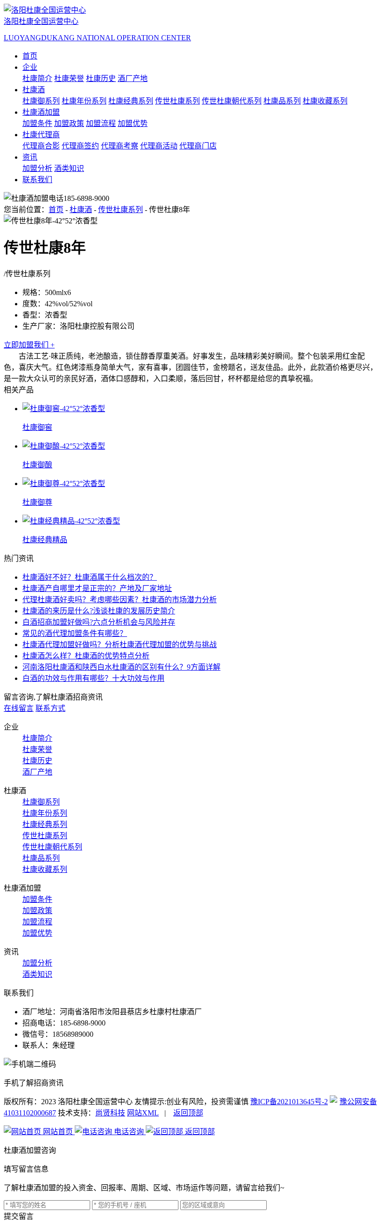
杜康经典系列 (130, 101)
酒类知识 (69, 168)
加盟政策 (69, 123)
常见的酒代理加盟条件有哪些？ (74, 633)
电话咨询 (129, 1132)
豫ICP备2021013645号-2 (289, 1102)
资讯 (29, 157)
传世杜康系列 (177, 101)
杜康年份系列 (84, 101)
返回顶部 (188, 1113)
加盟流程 (101, 123)
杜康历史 (101, 78)
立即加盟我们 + (29, 345)
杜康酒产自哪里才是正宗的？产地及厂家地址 (97, 588)
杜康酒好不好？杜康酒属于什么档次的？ (89, 577)
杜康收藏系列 (325, 101)
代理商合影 (41, 146)
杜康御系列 (41, 101)
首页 (29, 56)
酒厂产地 (133, 78)
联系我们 (37, 180)
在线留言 (19, 708)
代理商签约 (80, 146)
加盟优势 (133, 123)
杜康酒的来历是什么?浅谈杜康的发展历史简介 (98, 611)
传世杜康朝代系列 (232, 101)
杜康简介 (37, 78)
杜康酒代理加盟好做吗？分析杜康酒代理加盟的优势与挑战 (119, 645)
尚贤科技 (110, 1113)
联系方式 (50, 708)
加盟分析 (37, 168)
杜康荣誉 (69, 78)
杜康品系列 (282, 101)
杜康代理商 (41, 135)
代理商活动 (158, 146)
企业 (29, 67)
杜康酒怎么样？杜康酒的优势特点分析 (85, 656)
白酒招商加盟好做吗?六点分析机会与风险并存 (98, 622)
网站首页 (58, 1132)
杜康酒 (33, 90)
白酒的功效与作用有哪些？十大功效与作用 (93, 678)
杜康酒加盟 (41, 112)
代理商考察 (119, 146)
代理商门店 (198, 146)
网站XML (143, 1113)
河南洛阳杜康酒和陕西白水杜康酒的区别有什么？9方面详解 (121, 667)
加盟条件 (37, 123)
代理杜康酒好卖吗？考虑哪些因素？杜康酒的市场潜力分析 (119, 600)
